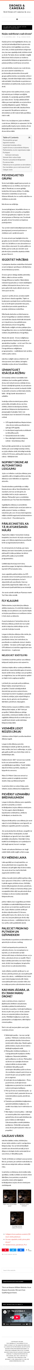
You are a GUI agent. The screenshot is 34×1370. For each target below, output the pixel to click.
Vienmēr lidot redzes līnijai (12, 157)
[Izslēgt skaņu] (27, 1324)
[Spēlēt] (4, 1324)
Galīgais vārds (8, 170)
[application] (17, 1317)
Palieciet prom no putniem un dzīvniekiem (17, 165)
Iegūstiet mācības (9, 142)
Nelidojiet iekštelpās (12, 155)
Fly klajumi (6, 152)
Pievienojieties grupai (10, 140)
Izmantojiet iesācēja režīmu (12, 145)
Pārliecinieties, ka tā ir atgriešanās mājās (16, 150)
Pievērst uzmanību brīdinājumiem (14, 160)
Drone (15, 1254)
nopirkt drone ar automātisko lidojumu (16, 147)
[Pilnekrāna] (30, 1324)
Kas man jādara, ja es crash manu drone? (16, 167)
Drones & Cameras (17, 7)
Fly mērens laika (8, 162)
